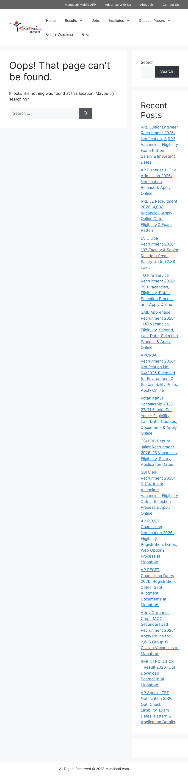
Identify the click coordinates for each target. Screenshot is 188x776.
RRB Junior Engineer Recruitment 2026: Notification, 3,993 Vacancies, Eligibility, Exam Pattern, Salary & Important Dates (160, 145)
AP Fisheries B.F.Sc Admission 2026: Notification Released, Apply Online (158, 182)
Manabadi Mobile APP (80, 4)
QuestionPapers (152, 20)
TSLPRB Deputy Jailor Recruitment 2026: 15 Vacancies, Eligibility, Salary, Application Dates (159, 453)
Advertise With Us (118, 4)
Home (51, 20)
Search (147, 62)
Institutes (116, 20)
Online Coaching (59, 34)
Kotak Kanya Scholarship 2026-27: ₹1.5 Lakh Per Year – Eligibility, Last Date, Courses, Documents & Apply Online (159, 415)
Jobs (96, 20)
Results (71, 20)
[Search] (85, 113)
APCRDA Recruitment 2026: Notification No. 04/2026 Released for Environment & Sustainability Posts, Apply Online (159, 373)
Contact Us (171, 4)
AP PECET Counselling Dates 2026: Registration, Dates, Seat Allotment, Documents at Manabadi (158, 587)
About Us (147, 4)
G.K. (85, 34)
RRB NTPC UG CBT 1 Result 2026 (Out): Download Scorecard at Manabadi (159, 673)
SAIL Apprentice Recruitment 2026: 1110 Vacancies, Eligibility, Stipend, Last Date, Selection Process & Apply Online (159, 330)
